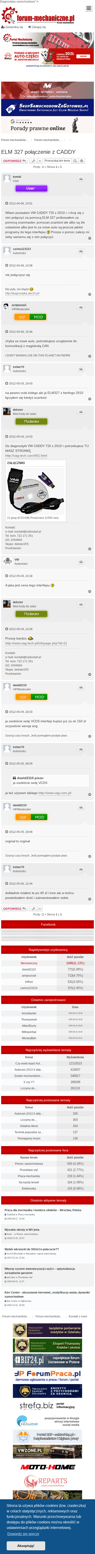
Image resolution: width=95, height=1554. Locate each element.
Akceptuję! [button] (25, 1546)
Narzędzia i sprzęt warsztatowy (41, 1254)
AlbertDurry (29, 1025)
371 (70, 988)
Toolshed (11, 1214)
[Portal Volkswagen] (47, 1451)
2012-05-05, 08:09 (21, 763)
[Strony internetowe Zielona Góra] (47, 1421)
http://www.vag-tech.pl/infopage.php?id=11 (36, 643)
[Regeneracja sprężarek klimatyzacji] (47, 1482)
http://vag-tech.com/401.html (26, 455)
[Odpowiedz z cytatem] (81, 179)
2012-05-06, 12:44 (21, 883)
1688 (69, 963)
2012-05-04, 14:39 (21, 629)
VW (17, 559)
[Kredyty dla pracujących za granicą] (47, 1391)
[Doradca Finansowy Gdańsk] (47, 1330)
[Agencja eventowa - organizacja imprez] (47, 1497)
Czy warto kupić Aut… (29, 1063)
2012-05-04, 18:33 (21, 712)
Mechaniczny (29, 963)
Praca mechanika (29, 1176)
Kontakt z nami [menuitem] (78, 1316)
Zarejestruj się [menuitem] (14, 27)
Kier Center (12, 1301)
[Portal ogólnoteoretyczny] (47, 1406)
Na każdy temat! (29, 1182)
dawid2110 (20, 685)
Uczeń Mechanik (15, 1254)
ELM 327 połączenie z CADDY (38, 152)
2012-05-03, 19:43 (21, 383)
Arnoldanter (29, 1013)
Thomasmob (29, 1019)
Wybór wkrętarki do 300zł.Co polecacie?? (32, 1249)
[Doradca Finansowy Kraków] (47, 1345)
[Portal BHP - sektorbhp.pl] (47, 1436)
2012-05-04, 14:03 (21, 436)
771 (70, 969)
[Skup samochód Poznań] (47, 1466)
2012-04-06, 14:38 (21, 265)
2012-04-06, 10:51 (21, 203)
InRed (29, 981)
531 (70, 981)
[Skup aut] (47, 107)
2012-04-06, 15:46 (21, 331)
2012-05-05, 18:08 (21, 832)
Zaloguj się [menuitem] (39, 27)
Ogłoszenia (26, 1301)
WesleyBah (29, 1038)
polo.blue (11, 1277)
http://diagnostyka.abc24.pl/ (22, 293)
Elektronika (29, 1188)
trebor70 (18, 367)
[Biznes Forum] (47, 1360)
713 (70, 975)
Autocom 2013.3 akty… (29, 1069)
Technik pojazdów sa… (29, 1132)
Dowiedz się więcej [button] (23, 1534)
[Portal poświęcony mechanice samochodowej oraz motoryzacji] (47, 40)
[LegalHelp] (47, 124)
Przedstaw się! (29, 1170)
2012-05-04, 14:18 (21, 576)
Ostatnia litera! (29, 1126)
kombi (17, 176)
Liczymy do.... (29, 1088)
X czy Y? (29, 1082)
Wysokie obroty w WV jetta (22, 1229)
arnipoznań (19, 305)
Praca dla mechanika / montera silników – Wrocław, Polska (43, 1210)
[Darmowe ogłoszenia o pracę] (47, 1375)
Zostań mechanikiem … (29, 1076)
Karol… (10, 1234)
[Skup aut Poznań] (47, 90)
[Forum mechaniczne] (38, 15)
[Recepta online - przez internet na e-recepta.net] (47, 73)
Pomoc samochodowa (29, 1163)
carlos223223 (22, 249)
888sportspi (29, 1032)
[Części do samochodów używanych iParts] (47, 56)
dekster (18, 409)
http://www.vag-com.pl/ (55, 793)
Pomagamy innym (29, 1138)
